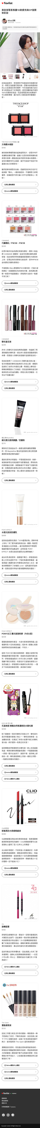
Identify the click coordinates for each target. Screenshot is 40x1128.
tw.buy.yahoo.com (32, 918)
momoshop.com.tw (32, 136)
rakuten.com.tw (33, 1017)
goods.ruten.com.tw (32, 432)
